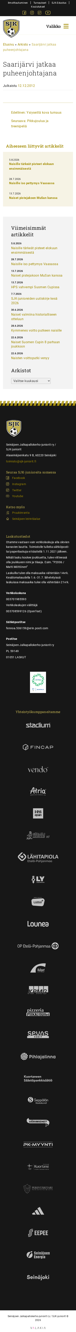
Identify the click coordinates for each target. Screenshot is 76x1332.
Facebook (18, 478)
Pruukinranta (21, 512)
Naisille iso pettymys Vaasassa (31, 183)
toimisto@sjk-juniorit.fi (21, 461)
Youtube (17, 496)
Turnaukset (39, 2)
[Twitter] (40, 13)
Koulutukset (38, 6)
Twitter (16, 490)
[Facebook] (24, 13)
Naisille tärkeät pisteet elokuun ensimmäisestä (34, 250)
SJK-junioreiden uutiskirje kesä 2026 (34, 301)
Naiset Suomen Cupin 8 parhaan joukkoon (35, 344)
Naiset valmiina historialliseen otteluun (34, 317)
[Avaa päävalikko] (58, 25)
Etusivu (8, 44)
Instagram (19, 484)
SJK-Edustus (59, 2)
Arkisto (23, 44)
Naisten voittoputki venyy (30, 358)
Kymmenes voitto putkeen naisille (36, 330)
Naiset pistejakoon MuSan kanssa (33, 198)
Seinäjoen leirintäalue (26, 518)
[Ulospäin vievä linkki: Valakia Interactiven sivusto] (38, 1328)
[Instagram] (32, 13)
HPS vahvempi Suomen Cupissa (35, 287)
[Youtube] (47, 13)
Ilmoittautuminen (18, 2)
